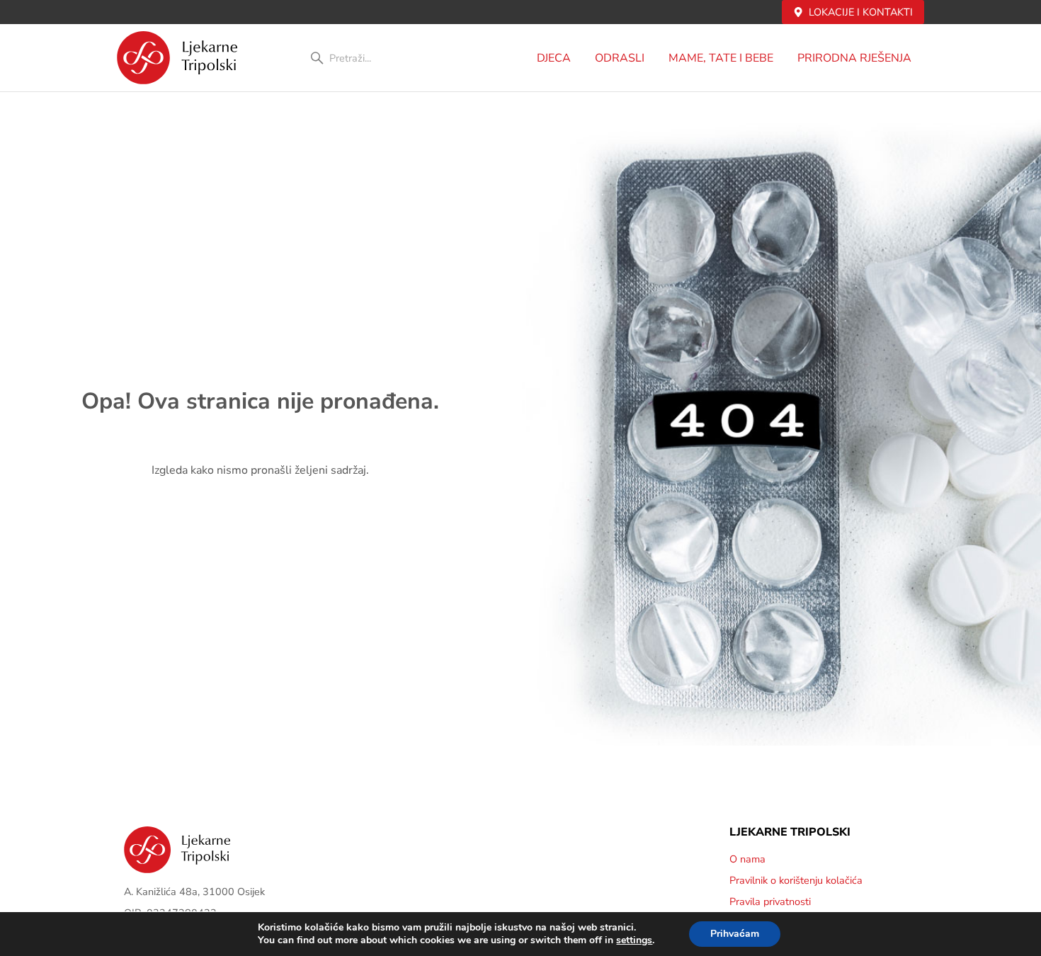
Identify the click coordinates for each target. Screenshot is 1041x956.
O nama (747, 859)
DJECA (554, 58)
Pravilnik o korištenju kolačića (796, 880)
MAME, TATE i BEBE (721, 58)
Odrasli (619, 58)
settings (634, 940)
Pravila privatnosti (770, 901)
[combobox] (384, 58)
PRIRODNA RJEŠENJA (854, 58)
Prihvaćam (734, 933)
